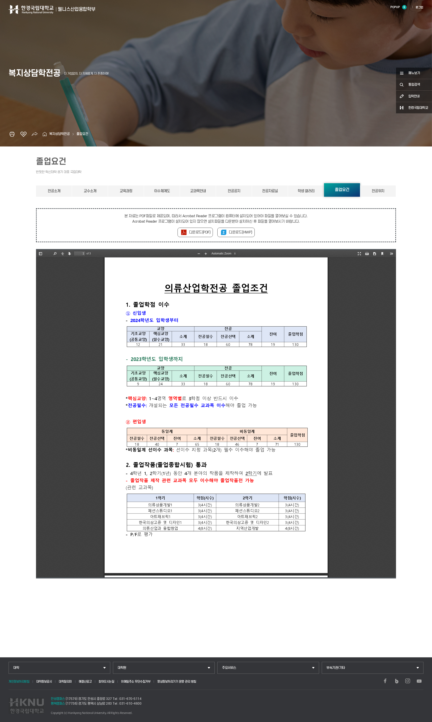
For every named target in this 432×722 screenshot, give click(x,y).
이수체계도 (162, 191)
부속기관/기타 (335, 668)
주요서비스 (229, 668)
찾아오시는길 (106, 681)
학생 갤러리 (306, 191)
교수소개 (90, 191)
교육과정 (126, 191)
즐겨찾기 (23, 134)
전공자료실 (270, 191)
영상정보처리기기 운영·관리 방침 (176, 681)
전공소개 (54, 191)
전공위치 (378, 191)
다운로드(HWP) (240, 232)
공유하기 (34, 134)
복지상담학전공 (59, 134)
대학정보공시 (44, 681)
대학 (16, 668)
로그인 (419, 7)
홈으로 (44, 134)
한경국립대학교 (418, 108)
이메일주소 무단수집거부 (135, 681)
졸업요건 (82, 134)
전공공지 (234, 191)
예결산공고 (85, 681)
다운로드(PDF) (200, 232)
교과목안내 (198, 191)
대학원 (122, 668)
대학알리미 (65, 681)
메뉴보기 (414, 73)
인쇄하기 (12, 134)
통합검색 (414, 85)
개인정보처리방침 (19, 681)
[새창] (385, 680)
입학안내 (414, 96)
